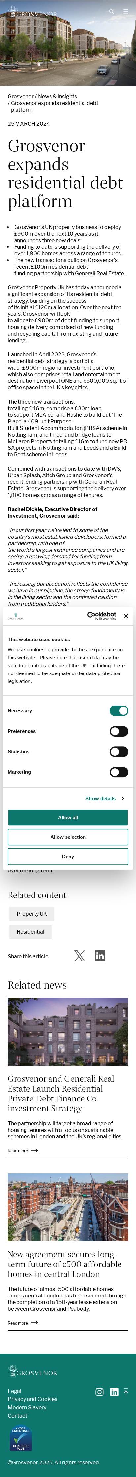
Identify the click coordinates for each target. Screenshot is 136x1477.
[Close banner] (126, 616)
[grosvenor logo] (32, 1370)
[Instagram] (99, 1394)
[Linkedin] (114, 1394)
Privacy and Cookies (32, 1399)
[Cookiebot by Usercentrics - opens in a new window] (88, 616)
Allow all (68, 817)
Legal (14, 1391)
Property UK (32, 914)
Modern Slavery (27, 1407)
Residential (30, 932)
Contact (17, 1416)
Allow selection (68, 837)
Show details (100, 798)
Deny (68, 856)
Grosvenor (21, 96)
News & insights (57, 96)
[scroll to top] (126, 1395)
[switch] (119, 731)
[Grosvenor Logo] (32, 11)
